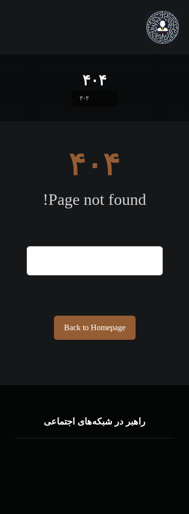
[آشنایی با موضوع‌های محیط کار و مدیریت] (163, 27)
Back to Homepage (94, 327)
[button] (115, 459)
